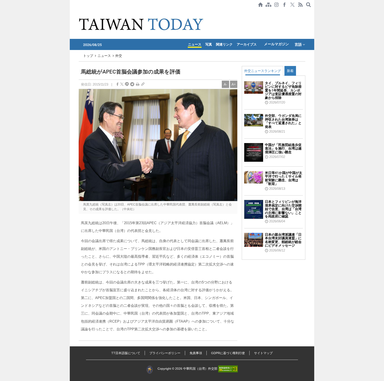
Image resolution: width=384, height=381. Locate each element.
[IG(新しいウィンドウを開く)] (276, 4)
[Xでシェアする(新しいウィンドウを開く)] (292, 4)
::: (71, 11)
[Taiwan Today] (142, 24)
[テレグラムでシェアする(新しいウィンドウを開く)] (132, 84)
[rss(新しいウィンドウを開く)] (300, 4)
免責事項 (196, 353)
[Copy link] (142, 84)
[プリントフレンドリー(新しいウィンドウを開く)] (137, 84)
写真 (208, 44)
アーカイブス (247, 44)
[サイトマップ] (268, 4)
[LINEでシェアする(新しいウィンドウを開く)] (127, 84)
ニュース (194, 44)
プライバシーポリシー (164, 353)
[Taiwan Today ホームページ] (260, 4)
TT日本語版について (125, 353)
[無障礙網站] (228, 368)
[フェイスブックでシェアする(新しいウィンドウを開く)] (284, 4)
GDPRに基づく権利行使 (228, 353)
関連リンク (224, 44)
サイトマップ (263, 353)
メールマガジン (276, 44)
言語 (299, 44)
